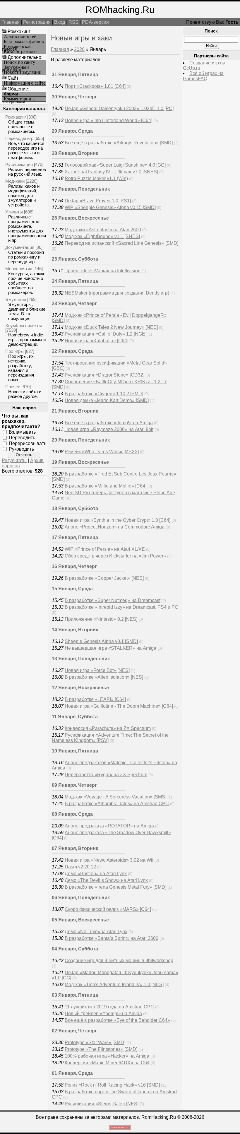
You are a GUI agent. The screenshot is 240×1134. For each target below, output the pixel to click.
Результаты (14, 460)
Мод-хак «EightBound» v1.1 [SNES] (102, 236)
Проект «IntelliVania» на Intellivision (102, 270)
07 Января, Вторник (75, 848)
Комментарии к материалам (18, 99)
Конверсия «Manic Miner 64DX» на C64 (107, 1062)
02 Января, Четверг (74, 1030)
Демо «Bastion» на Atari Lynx (96, 873)
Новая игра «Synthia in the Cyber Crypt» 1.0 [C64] (117, 520)
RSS (73, 22)
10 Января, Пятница (75, 750)
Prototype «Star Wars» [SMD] (95, 1042)
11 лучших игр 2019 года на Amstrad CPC (109, 1006)
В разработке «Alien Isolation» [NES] (104, 677)
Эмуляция (15, 299)
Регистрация (37, 22)
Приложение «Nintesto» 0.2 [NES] (101, 619)
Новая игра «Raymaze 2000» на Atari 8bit (108, 429)
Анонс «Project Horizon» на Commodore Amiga (114, 526)
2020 (79, 49)
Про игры (14, 351)
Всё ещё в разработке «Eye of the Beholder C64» (117, 1020)
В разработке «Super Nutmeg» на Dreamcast (112, 600)
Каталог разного (20, 51)
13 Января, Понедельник (81, 658)
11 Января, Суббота (75, 716)
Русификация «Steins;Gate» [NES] (101, 1103)
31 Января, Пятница (75, 74)
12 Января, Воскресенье (80, 687)
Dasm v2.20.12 (80, 866)
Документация (19, 247)
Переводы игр (19, 138)
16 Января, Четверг (74, 566)
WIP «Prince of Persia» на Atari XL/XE (105, 549)
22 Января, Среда (72, 351)
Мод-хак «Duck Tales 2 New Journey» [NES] (111, 327)
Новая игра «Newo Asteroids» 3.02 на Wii (109, 860)
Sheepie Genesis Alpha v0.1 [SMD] (101, 641)
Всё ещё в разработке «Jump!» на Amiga (109, 422)
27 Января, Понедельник (81, 189)
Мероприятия (18, 268)
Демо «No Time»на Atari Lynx (96, 931)
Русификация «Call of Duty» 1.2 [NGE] (105, 333)
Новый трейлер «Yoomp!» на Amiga (103, 1013)
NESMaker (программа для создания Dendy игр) (117, 292)
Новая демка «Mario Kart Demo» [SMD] (107, 400)
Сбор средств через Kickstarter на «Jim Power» (115, 555)
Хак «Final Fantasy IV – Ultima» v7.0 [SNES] (111, 171)
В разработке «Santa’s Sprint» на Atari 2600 (111, 938)
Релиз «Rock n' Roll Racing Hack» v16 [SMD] (112, 1084)
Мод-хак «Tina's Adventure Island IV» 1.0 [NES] (114, 984)
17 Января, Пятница (75, 537)
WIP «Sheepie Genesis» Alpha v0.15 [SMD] (110, 207)
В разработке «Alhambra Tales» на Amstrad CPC (117, 803)
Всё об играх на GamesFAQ (203, 76)
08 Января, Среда (72, 814)
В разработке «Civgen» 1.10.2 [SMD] (104, 393)
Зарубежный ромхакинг (15, 67)
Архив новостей (20, 36)
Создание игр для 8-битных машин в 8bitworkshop (119, 960)
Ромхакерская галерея (16, 46)
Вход (59, 22)
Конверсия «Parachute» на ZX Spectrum (108, 728)
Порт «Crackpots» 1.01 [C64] (95, 86)
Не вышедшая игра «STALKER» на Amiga (110, 648)
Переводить (22, 437)
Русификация (19, 164)
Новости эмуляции (23, 72)
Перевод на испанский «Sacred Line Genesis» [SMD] (121, 243)
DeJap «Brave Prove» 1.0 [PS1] (98, 200)
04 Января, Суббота (75, 948)
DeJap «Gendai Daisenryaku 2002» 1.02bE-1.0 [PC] (119, 108)
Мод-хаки (15, 181)
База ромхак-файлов (24, 41)
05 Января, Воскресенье (80, 919)
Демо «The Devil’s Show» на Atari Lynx (106, 880)
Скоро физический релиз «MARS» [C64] (108, 909)
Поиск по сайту (19, 62)
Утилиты (14, 211)
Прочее (12, 386)
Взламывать (22, 432)
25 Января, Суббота (75, 258)
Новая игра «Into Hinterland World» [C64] (108, 120)
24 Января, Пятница (75, 281)
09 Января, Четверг (74, 785)
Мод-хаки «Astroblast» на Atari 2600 (103, 229)
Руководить (21, 449)
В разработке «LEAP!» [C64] (95, 699)
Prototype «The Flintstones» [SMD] (101, 1049)
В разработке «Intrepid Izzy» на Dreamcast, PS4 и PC (121, 607)
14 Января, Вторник (75, 629)
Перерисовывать (27, 443)
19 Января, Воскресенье (80, 462)
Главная (10, 22)
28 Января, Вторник (75, 153)
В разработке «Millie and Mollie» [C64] (105, 485)
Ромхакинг (15, 116)
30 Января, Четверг (74, 96)
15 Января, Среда (72, 588)
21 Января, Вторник (75, 410)
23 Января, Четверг (74, 303)
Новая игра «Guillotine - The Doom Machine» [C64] (119, 706)
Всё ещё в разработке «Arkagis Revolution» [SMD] (119, 142)
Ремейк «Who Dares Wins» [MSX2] (102, 451)
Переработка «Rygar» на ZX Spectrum (106, 774)
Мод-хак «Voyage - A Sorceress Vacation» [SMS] (115, 796)
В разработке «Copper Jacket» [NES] (104, 578)
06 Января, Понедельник (81, 897)
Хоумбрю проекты (23, 325)
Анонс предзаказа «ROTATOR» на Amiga (109, 825)
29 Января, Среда (72, 131)
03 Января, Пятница (75, 995)
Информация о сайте (24, 83)
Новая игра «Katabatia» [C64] (96, 340)
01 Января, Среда (72, 1073)
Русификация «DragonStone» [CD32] (104, 374)
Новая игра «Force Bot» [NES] (97, 670)
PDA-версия (95, 22)
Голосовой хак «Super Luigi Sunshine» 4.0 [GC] (115, 165)
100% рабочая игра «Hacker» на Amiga (107, 1055)
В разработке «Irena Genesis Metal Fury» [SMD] (115, 887)
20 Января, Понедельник (81, 439)
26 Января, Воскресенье (80, 217)
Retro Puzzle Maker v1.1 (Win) (96, 178)
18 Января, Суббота (75, 508)
